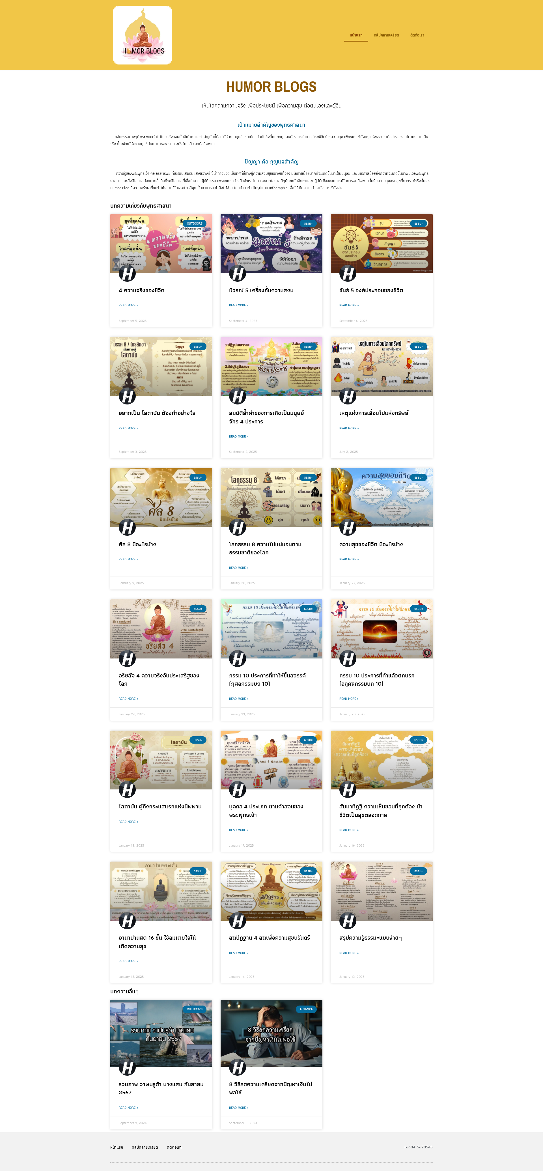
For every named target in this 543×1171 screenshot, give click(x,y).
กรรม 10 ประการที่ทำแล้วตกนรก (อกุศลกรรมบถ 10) (377, 679)
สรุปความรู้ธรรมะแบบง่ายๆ (370, 937)
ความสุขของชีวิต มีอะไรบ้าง (371, 544)
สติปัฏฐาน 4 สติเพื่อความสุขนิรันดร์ (269, 937)
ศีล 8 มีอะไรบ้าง (137, 544)
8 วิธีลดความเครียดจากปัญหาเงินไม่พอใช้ (270, 1088)
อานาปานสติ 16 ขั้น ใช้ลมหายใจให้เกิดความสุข (157, 941)
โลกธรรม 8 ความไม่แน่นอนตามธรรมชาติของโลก (265, 548)
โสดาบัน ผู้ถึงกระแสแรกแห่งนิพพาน (160, 806)
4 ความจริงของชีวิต (142, 290)
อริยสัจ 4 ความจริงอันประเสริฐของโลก (159, 679)
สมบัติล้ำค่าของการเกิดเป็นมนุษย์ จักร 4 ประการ (266, 417)
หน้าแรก (356, 35)
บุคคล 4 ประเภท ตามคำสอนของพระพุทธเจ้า (266, 810)
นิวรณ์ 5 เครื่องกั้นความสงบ (261, 290)
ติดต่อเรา (417, 35)
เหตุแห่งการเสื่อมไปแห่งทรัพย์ (373, 412)
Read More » (128, 305)
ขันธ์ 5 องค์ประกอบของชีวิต (371, 290)
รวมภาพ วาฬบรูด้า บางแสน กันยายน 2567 (161, 1088)
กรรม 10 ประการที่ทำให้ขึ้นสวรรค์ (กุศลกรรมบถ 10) (267, 679)
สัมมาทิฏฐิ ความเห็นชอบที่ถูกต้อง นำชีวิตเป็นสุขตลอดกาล (381, 810)
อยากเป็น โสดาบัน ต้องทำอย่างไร (157, 412)
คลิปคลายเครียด (386, 35)
